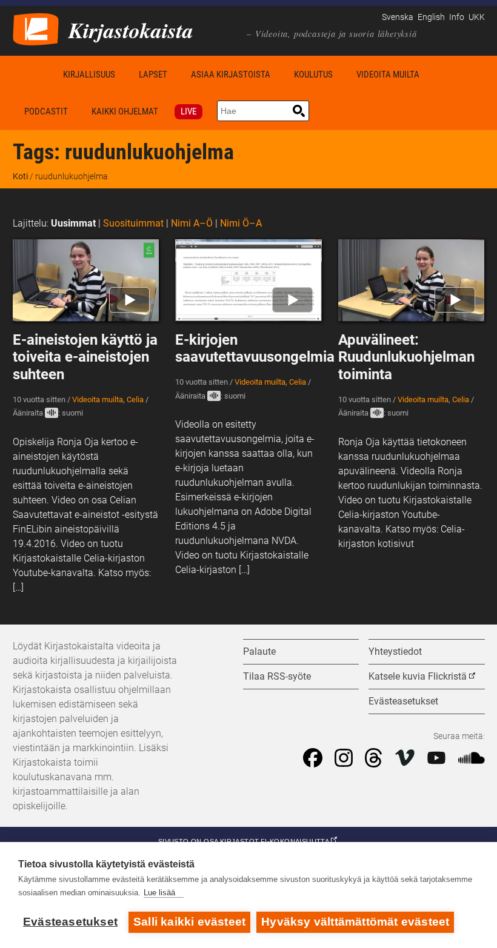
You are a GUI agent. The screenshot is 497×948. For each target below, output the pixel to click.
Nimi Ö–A (241, 223)
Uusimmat (73, 223)
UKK (477, 17)
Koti (32, 74)
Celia (135, 399)
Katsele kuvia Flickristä (418, 676)
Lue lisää (159, 892)
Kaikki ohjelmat (125, 111)
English (431, 17)
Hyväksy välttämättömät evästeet (355, 921)
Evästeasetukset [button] (403, 701)
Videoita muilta (387, 74)
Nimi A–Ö (192, 223)
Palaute (259, 651)
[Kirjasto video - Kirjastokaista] (36, 28)
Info (456, 17)
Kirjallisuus (89, 74)
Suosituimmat (133, 223)
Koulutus (313, 74)
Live (188, 111)
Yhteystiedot (395, 651)
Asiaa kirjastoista (230, 74)
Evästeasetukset (70, 921)
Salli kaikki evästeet (189, 921)
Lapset (153, 74)
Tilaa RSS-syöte (277, 676)
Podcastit (46, 111)
